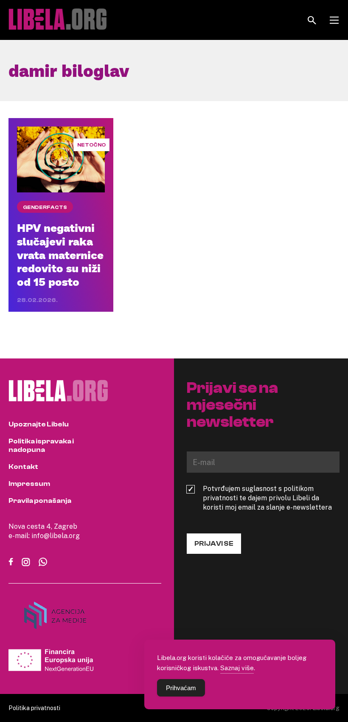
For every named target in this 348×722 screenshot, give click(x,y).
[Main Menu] (334, 20)
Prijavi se (213, 543)
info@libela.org (55, 535)
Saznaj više (237, 667)
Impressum (29, 484)
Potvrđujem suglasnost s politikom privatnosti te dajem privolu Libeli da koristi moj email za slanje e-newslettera (267, 497)
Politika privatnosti (34, 707)
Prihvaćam (181, 687)
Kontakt (23, 467)
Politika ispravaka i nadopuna (41, 445)
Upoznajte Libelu (38, 424)
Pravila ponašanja (39, 501)
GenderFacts (45, 207)
